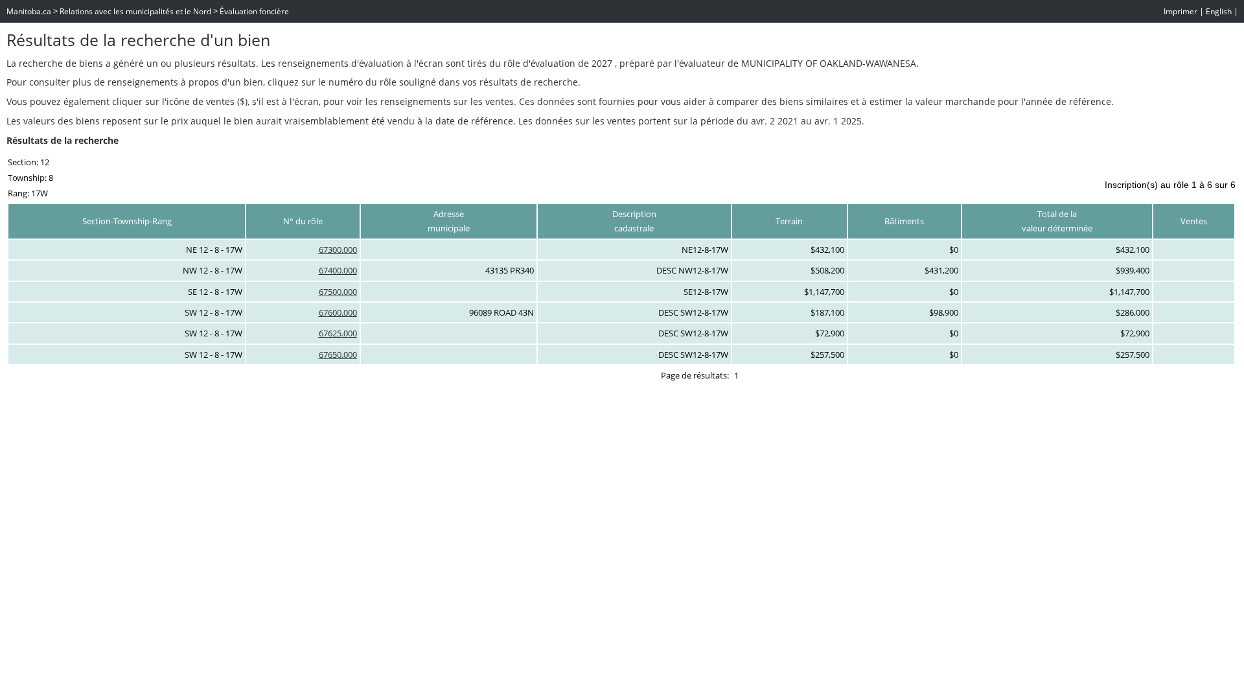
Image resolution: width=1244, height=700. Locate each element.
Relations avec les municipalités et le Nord (135, 11)
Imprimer (1180, 11)
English (1219, 11)
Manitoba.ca (28, 11)
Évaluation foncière (254, 11)
